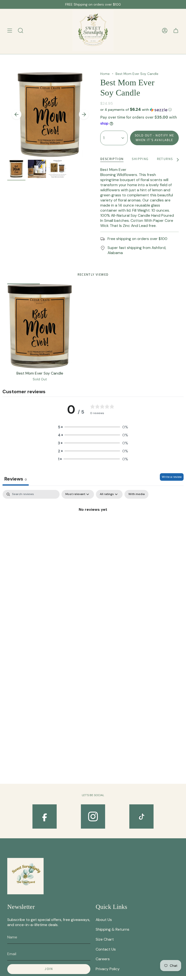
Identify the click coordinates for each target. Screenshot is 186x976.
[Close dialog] (181, 451)
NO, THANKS (139, 528)
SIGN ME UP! (139, 514)
